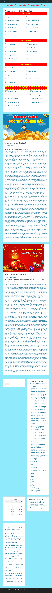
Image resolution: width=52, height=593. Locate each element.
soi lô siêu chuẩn (29, 233)
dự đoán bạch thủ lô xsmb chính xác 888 (26, 318)
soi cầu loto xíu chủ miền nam (37, 456)
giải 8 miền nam (11, 71)
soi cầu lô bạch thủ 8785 (19, 212)
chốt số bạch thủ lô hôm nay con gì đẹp (12, 171)
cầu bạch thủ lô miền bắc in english (25, 291)
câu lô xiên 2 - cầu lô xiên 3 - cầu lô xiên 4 (26, 5)
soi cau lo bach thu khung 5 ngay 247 (30, 213)
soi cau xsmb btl (19, 230)
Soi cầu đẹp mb (8, 151)
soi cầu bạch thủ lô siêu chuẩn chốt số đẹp (32, 199)
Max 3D (32, 475)
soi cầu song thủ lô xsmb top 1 (36, 229)
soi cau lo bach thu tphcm (9, 214)
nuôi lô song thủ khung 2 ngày (13, 325)
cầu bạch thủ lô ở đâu (13, 159)
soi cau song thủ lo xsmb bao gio (39, 366)
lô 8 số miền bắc (33, 44)
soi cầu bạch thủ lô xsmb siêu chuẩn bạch (24, 209)
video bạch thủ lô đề (23, 234)
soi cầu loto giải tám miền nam (37, 447)
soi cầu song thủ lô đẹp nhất (37, 355)
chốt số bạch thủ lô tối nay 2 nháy (19, 175)
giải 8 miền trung (11, 95)
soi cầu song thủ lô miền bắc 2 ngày (23, 222)
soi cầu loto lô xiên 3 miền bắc (37, 415)
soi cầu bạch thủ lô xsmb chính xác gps (25, 346)
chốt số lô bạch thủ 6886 (37, 176)
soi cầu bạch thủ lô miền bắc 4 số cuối (39, 333)
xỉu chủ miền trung (12, 91)
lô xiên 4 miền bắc (12, 51)
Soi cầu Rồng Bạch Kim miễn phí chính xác (19, 218)
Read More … (27, 149)
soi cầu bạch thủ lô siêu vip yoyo (40, 344)
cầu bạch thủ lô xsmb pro (41, 163)
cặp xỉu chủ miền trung (13, 98)
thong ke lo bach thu (8, 234)
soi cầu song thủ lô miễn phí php (32, 225)
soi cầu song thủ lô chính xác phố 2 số (25, 220)
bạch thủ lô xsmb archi (21, 156)
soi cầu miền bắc (42, 217)
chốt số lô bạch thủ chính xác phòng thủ (23, 179)
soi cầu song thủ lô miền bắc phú (35, 224)
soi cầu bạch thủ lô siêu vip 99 (27, 342)
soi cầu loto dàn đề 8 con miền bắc (38, 411)
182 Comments (14, 277)
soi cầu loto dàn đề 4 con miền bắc (38, 408)
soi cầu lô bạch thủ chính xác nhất (16, 213)
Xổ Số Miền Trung (10, 583)
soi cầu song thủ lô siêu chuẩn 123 (18, 226)
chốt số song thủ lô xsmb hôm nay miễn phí (29, 181)
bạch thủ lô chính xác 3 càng (26, 151)
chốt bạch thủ (27, 167)
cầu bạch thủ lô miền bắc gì (32, 158)
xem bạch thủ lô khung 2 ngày (18, 236)
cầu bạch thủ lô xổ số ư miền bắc (29, 160)
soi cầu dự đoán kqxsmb (11, 567)
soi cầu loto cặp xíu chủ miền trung (38, 426)
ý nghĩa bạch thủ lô (35, 237)
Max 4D (32, 476)
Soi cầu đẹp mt (33, 423)
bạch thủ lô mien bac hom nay (17, 154)
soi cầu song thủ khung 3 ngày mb (34, 353)
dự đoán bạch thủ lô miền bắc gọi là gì (15, 316)
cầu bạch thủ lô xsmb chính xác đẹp (27, 162)
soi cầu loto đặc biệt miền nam (37, 446)
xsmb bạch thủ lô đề (23, 237)
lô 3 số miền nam (11, 82)
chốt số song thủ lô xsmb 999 (15, 181)
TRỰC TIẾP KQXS (34, 461)
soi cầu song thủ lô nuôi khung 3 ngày (21, 363)
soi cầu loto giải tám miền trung (37, 429)
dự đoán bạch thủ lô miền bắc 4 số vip (27, 183)
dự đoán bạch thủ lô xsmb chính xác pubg (16, 320)
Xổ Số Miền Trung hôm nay (18, 583)
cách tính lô (10, 531)
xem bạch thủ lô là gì (39, 236)
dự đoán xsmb (14, 536)
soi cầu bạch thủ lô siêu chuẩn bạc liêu (16, 199)
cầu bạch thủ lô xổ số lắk (31, 159)
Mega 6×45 (33, 473)
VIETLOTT (32, 468)
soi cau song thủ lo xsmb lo (13, 229)
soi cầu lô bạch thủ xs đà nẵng (30, 216)
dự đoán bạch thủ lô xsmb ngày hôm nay (34, 189)
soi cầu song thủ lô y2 (42, 367)
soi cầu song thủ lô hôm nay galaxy (24, 221)
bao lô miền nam (32, 71)
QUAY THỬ (32, 485)
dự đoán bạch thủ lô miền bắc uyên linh (14, 184)
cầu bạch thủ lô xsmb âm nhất (23, 293)
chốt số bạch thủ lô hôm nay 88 (26, 301)
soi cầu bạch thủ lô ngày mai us (37, 336)
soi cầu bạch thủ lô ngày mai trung (35, 196)
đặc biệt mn (30, 67)
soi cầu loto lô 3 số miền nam (37, 449)
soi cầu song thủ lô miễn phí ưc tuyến (39, 362)
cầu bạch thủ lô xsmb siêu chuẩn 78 (11, 164)
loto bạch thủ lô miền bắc (14, 192)
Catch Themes (44, 589)
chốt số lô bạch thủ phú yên (21, 180)
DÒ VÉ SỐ (32, 482)
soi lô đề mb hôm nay (31, 369)
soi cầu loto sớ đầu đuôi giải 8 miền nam (39, 450)
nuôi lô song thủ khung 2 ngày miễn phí (26, 325)
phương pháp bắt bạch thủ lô (41, 192)
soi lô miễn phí (22, 233)
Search (6, 384)
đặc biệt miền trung (36, 91)
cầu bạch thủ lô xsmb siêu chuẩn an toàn (26, 164)
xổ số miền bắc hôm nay (12, 581)
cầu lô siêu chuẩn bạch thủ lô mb (19, 167)
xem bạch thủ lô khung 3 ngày (29, 236)
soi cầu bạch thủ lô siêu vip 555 (15, 342)
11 (5, 509)
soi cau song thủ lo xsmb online (24, 229)
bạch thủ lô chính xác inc (36, 151)
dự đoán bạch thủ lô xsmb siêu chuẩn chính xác (24, 191)
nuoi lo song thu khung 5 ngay (39, 329)
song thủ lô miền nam (33, 75)
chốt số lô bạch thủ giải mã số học (23, 312)
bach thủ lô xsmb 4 (13, 156)
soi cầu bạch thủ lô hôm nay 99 (35, 193)
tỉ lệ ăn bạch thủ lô (16, 234)
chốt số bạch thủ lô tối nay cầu (31, 175)
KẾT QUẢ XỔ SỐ (33, 467)
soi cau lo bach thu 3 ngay (9, 212)
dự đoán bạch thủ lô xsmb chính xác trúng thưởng (17, 188)
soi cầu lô (13, 350)
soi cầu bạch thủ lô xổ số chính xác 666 (34, 205)
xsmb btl (29, 237)
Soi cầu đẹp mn (33, 441)
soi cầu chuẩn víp (8, 350)
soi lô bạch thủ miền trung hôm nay (32, 232)
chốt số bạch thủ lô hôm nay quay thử (40, 171)
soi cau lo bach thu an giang (38, 212)
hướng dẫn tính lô (11, 550)
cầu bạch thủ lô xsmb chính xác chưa (14, 162)
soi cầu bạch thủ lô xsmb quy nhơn (35, 208)
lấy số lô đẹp (31, 324)
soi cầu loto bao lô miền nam (37, 443)
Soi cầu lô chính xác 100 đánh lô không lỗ (37, 350)
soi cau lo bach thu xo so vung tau (18, 216)
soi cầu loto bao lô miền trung (37, 424)
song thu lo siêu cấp (8, 371)
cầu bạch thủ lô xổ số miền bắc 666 (24, 292)
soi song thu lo (20, 370)
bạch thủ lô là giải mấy (37, 152)
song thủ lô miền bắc (42, 370)
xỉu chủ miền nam (11, 67)
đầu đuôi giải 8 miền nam (13, 78)
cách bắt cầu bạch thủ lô (12, 158)
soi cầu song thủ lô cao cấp (11, 354)
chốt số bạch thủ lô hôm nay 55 (30, 168)
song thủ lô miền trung (37, 98)
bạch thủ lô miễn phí (27, 154)
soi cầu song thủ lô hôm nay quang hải (17, 358)
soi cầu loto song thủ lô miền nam (38, 455)
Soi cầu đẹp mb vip (15, 151)
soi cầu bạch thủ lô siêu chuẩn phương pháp (34, 200)
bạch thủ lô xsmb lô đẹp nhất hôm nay (33, 156)
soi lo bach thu (39, 230)
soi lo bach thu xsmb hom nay (13, 233)
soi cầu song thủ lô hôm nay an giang (19, 357)
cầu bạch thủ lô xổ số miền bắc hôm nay (15, 160)
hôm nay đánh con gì (18, 545)
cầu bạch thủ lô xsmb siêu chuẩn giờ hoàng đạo (13, 166)
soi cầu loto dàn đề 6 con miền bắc (38, 409)
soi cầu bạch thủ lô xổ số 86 (21, 205)
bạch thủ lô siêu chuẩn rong (19, 155)
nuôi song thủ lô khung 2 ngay (34, 330)
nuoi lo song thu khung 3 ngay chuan (37, 326)
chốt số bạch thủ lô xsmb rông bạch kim (14, 176)
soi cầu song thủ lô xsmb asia (31, 228)
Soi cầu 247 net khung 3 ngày (16, 332)
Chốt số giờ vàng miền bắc (10, 527)
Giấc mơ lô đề (33, 459)
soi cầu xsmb (19, 575)
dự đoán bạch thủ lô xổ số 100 (27, 184)
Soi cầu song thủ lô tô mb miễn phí (37, 365)
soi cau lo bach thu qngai (42, 213)
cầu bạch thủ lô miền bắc (22, 158)
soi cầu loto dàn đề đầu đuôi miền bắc (38, 397)
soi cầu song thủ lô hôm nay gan (37, 221)
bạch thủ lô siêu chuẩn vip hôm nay (25, 288)
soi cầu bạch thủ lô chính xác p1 (11, 193)
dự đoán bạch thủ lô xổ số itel (38, 184)
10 (21, 506)
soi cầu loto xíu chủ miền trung (37, 440)
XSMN (31, 464)
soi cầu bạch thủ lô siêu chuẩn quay (38, 340)
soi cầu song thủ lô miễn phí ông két (19, 225)
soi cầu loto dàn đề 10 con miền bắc (38, 412)
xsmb (18, 237)
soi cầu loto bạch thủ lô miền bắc (16, 143)
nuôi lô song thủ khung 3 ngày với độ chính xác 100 (28, 328)
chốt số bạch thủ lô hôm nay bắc (38, 301)
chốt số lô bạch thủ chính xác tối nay (38, 179)
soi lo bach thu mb (13, 232)
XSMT (31, 465)
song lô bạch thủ (35, 233)
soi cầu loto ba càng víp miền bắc (38, 391)
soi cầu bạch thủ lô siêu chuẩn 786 (30, 197)
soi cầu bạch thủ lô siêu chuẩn (17, 197)
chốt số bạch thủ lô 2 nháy (35, 167)
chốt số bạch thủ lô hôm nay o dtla (26, 171)
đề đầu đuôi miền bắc (12, 58)
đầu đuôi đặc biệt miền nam (34, 78)
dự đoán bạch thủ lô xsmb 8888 (24, 317)
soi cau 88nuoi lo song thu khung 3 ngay (30, 332)
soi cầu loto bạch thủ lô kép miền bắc (38, 394)
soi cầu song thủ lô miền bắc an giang (22, 224)
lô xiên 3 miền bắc (33, 47)
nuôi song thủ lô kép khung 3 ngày (22, 330)
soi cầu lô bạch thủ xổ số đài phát (35, 214)
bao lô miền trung (36, 95)
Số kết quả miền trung (35, 490)
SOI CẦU (32, 481)
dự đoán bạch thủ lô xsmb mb (20, 189)
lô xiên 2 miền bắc (12, 47)
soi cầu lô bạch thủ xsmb (41, 216)
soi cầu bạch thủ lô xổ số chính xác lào (38, 345)
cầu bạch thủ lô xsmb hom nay (30, 163)
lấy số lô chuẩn (26, 324)
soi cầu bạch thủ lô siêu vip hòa (39, 204)
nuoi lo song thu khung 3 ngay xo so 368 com (25, 329)
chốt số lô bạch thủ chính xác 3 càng (23, 309)
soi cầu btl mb (8, 210)
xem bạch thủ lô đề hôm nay (39, 234)
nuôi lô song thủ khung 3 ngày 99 (24, 326)
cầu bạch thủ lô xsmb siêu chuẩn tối (29, 166)
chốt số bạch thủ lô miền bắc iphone (22, 305)
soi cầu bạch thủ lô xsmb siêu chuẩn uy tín (31, 349)
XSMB (31, 462)
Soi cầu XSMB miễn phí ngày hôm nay (29, 230)
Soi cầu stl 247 (7, 369)
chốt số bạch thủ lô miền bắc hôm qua (37, 172)
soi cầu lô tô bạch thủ (22, 217)
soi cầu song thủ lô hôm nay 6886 (39, 220)
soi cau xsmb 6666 (11, 230)
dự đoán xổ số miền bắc (14, 538)
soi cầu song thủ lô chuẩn (26, 355)
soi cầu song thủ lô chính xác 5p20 (34, 218)
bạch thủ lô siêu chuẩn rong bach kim (31, 155)
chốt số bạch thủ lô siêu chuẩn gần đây (21, 307)
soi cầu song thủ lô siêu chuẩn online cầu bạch (22, 365)
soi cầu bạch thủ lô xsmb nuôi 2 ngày (40, 346)
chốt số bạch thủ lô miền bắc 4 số (11, 172)
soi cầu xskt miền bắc (15, 369)
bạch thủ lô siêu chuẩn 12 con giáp (37, 154)
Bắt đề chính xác (33, 458)
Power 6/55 (33, 478)
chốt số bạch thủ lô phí (9, 307)
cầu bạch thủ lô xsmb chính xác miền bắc (22, 295)
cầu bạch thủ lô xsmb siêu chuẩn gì (40, 164)
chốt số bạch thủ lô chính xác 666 (18, 300)
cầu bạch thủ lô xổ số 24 (21, 159)
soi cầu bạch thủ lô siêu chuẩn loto (18, 200)
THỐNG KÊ (32, 479)
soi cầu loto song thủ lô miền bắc (16, 274)
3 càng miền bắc (33, 51)
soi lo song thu (44, 369)
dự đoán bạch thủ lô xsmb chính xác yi (35, 188)
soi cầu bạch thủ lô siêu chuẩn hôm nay (35, 338)
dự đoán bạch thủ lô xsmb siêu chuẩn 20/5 (23, 322)
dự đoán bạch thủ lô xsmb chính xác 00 (22, 185)
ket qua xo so (17, 550)
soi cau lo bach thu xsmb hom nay (11, 217)
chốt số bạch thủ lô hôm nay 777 (14, 301)
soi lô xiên (20, 578)
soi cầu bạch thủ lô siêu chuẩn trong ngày (30, 341)
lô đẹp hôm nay (9, 553)
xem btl (15, 237)
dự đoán (13, 533)
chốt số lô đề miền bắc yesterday (33, 180)
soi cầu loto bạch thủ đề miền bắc (38, 392)
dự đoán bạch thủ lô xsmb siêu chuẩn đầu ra (14, 324)
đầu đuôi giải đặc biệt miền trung (15, 105)
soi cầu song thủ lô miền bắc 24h (36, 222)
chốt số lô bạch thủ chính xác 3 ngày (21, 177)
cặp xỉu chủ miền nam (12, 75)
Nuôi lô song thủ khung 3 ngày (40, 325)
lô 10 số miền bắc (33, 55)
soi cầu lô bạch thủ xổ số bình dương (21, 214)
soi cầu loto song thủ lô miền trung (38, 438)
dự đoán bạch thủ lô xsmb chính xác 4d (38, 185)
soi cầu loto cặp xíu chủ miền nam (38, 444)
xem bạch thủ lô (31, 234)
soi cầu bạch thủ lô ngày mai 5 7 (36, 195)
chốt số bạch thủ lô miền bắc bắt (24, 172)
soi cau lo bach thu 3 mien (42, 210)
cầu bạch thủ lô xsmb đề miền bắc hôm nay (16, 163)
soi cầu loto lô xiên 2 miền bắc (37, 414)
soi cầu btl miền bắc (15, 210)
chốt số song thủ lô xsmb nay (13, 183)
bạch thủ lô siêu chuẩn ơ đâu (30, 287)
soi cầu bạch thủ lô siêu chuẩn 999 (33, 337)
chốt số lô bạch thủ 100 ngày (27, 176)
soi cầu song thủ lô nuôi (9, 363)
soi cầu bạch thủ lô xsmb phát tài (22, 208)
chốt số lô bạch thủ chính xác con (35, 177)
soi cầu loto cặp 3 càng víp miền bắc (38, 406)
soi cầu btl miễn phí (23, 210)
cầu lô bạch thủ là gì (40, 166)
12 (8, 509)
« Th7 (6, 518)
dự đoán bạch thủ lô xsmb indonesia (23, 321)
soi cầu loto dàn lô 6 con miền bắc (38, 401)
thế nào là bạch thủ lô (43, 233)
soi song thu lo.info (26, 370)
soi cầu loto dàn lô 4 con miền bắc (38, 400)
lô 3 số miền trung (36, 102)
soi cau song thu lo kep (29, 358)
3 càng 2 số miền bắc (12, 55)
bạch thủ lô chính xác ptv (14, 152)
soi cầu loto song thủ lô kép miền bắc (38, 420)
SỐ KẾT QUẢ (33, 487)
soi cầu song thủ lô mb (38, 358)
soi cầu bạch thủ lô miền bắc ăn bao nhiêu (22, 195)
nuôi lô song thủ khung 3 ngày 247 (11, 326)
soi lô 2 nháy (15, 578)
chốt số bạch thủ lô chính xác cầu (17, 168)
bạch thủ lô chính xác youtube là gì (26, 152)
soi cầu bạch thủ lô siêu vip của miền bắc (24, 204)
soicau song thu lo (34, 370)
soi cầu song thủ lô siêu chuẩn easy (31, 226)
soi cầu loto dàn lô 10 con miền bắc (38, 398)
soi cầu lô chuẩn (11, 573)
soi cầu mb (7, 575)
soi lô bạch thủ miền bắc (21, 232)
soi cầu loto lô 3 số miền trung (37, 430)
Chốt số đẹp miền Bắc (12, 529)
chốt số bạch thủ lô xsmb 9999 (17, 308)
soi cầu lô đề (19, 573)
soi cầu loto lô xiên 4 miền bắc (37, 417)
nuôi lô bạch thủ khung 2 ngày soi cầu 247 (27, 192)
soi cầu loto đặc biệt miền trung (37, 427)
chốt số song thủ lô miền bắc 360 (18, 313)
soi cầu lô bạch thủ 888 (28, 212)
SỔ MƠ (31, 484)
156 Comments (14, 145)
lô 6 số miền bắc (11, 44)
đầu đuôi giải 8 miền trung (13, 102)
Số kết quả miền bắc (35, 488)
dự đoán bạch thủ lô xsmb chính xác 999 (26, 187)
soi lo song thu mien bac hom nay (11, 370)
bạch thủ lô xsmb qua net (26, 289)
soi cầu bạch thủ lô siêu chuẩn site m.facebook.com (23, 201)
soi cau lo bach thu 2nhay (32, 210)
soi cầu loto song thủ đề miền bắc (38, 418)
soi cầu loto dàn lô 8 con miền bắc (38, 403)
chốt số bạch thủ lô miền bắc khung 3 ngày (38, 305)
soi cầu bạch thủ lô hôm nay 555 (23, 193)
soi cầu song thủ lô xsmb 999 (20, 228)
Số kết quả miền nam (35, 491)
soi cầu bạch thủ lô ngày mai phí (22, 196)
